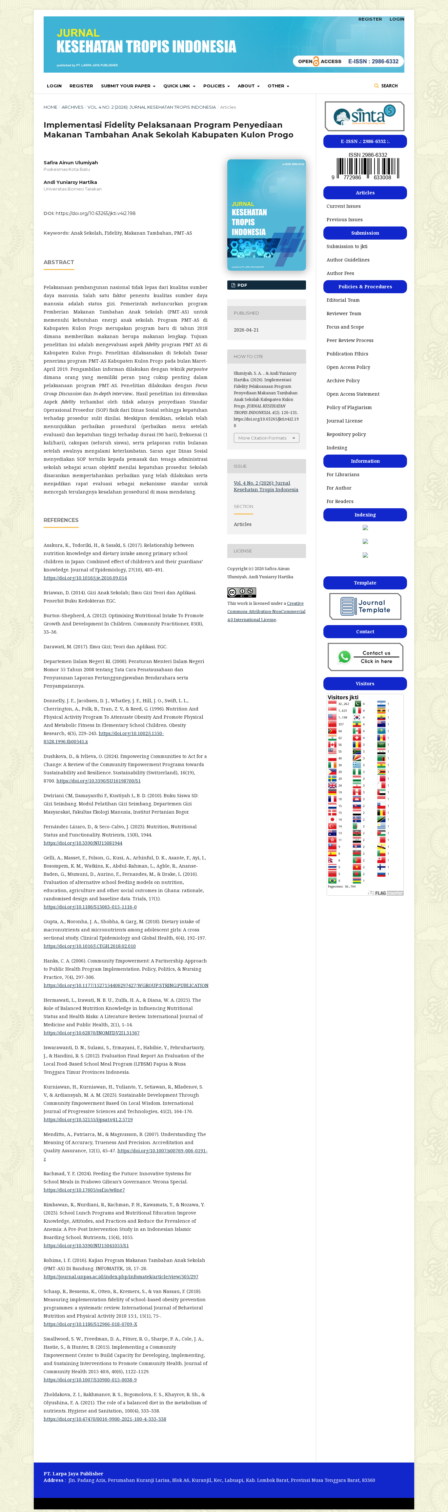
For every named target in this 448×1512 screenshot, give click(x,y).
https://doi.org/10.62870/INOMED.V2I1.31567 (92, 1033)
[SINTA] (365, 131)
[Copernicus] (365, 542)
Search (389, 86)
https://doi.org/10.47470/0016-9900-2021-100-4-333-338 (105, 1419)
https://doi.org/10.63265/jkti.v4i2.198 (96, 213)
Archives (73, 107)
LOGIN (54, 85)
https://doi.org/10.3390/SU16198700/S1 (98, 781)
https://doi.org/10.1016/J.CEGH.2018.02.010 (90, 946)
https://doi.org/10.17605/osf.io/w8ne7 (84, 1190)
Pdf (241, 285)
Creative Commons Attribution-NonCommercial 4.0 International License (266, 611)
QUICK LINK (177, 85)
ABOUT (247, 85)
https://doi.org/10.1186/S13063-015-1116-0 (90, 907)
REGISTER (81, 85)
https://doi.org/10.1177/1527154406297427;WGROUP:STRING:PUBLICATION (126, 985)
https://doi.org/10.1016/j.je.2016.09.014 (85, 578)
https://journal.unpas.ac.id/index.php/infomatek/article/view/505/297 (121, 1276)
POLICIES (214, 85)
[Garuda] (365, 556)
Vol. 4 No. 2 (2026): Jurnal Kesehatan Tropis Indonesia (152, 107)
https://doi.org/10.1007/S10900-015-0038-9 (90, 1380)
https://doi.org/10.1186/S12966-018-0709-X (90, 1324)
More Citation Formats (262, 438)
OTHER (277, 85)
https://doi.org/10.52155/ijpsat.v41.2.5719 (88, 1119)
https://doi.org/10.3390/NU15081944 (83, 843)
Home (50, 107)
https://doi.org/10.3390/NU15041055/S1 (86, 1245)
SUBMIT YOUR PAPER (126, 85)
